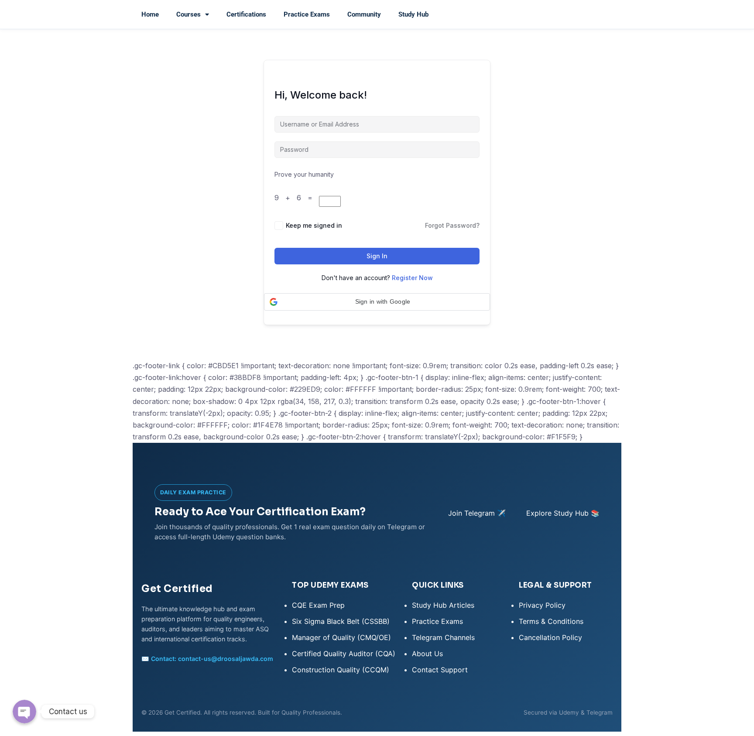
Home (150, 14)
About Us (427, 653)
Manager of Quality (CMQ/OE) (341, 637)
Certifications (246, 14)
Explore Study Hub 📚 (563, 513)
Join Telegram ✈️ (477, 513)
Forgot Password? (452, 225)
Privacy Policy (542, 605)
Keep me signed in (314, 225)
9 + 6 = (296, 197)
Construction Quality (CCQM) (340, 669)
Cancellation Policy (550, 637)
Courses (188, 14)
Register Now (412, 277)
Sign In (377, 256)
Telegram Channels (443, 637)
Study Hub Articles (443, 605)
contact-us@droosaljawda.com (225, 658)
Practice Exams (307, 14)
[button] (377, 302)
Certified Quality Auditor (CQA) (343, 653)
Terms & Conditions (551, 621)
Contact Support (440, 669)
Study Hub (413, 14)
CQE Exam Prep (318, 605)
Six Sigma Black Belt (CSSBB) (341, 621)
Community (364, 14)
